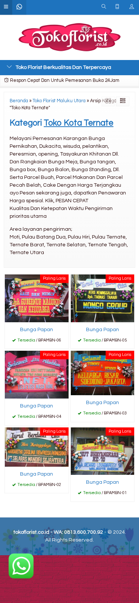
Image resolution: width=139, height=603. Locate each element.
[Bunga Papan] (37, 298)
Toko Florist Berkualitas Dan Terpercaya (63, 67)
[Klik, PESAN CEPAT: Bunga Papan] (10, 315)
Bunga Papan (36, 329)
